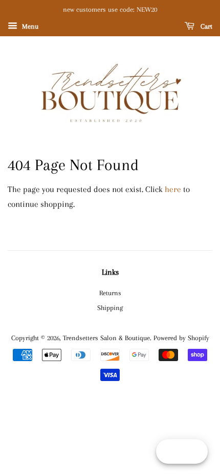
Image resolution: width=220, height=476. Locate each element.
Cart (205, 26)
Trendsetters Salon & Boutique (106, 338)
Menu (29, 26)
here (173, 189)
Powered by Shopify (181, 338)
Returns (110, 293)
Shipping (110, 307)
